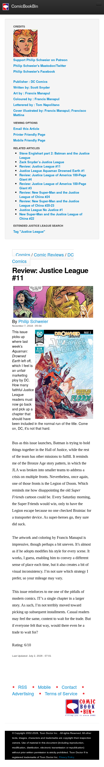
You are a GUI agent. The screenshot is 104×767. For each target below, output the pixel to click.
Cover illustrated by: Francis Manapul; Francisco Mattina (49, 112)
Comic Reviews (49, 254)
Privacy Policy (66, 757)
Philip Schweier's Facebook (34, 71)
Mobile (44, 687)
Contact (69, 687)
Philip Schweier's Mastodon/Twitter (39, 65)
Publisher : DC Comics (30, 81)
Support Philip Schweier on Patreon (40, 59)
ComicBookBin (23, 6)
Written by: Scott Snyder (31, 87)
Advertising (23, 693)
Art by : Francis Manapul (31, 93)
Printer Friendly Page (29, 134)
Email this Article (26, 128)
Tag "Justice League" (29, 231)
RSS (22, 687)
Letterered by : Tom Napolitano (36, 104)
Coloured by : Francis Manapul (36, 99)
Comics (23, 254)
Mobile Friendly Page (29, 140)
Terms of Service (61, 693)
